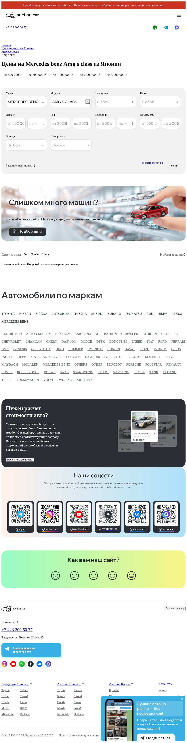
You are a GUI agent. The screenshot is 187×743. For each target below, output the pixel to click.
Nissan (5, 696)
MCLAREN (30, 364)
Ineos (176, 349)
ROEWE (50, 372)
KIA (33, 356)
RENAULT (173, 364)
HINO (60, 349)
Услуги (163, 690)
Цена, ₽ (10, 114)
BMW (163, 313)
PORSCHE (133, 364)
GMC (5, 349)
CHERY (51, 341)
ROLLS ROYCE (28, 372)
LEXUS (176, 313)
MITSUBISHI (61, 313)
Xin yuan (85, 379)
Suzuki (24, 696)
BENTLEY (62, 334)
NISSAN (25, 313)
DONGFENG (118, 341)
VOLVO (48, 379)
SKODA (139, 372)
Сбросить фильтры (151, 162)
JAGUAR (7, 356)
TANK (153, 372)
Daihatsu (25, 714)
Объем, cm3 (147, 114)
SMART (103, 372)
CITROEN (150, 334)
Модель (55, 93)
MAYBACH (9, 364)
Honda (5, 702)
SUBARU (114, 313)
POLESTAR (153, 364)
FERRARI (178, 341)
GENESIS (20, 349)
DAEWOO (69, 341)
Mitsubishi (7, 714)
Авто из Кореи (120, 684)
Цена (45, 254)
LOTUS (118, 356)
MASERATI (153, 356)
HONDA (81, 313)
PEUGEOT (114, 364)
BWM (23, 708)
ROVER (7, 372)
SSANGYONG (83, 372)
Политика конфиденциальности (79, 735)
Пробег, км (101, 114)
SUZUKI (97, 313)
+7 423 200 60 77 (17, 629)
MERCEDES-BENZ (56, 364)
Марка (10, 93)
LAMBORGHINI (96, 356)
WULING (65, 379)
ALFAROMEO (11, 334)
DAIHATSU (133, 313)
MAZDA (41, 313)
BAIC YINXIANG (87, 334)
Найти (174, 165)
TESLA (6, 379)
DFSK (100, 341)
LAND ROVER (51, 356)
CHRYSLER (129, 334)
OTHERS (80, 364)
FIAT (150, 341)
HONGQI (113, 349)
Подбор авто (30, 231)
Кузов (143, 93)
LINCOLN (73, 356)
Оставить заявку (175, 608)
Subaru (24, 690)
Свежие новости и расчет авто (24, 649)
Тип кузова (101, 93)
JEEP (22, 356)
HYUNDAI (95, 349)
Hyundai (114, 690)
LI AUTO (134, 356)
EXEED (137, 341)
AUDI (150, 313)
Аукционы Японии (15, 684)
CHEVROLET (11, 341)
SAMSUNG (121, 372)
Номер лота (58, 136)
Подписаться (158, 738)
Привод (10, 136)
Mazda (5, 708)
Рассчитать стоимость (19, 459)
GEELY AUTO (41, 349)
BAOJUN (110, 334)
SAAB (64, 372)
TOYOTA (8, 313)
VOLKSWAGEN (27, 379)
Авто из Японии (69, 684)
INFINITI (160, 349)
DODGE (86, 341)
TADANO (169, 372)
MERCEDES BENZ (14, 321)
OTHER (96, 364)
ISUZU (144, 349)
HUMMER (75, 349)
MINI (169, 356)
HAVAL (130, 349)
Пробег (35, 254)
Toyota (5, 690)
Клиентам (165, 684)
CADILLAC (169, 334)
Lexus (23, 702)
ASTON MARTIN (38, 334)
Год (53, 114)
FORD (162, 341)
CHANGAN (33, 341)
